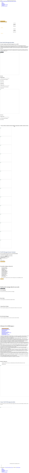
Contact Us (3, 471)
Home (2, 468)
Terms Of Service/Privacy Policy (9, 467)
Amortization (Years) (2, 257)
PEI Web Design (18, 467)
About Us (3, 469)
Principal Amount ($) (2, 256)
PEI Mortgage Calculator (5, 470)
